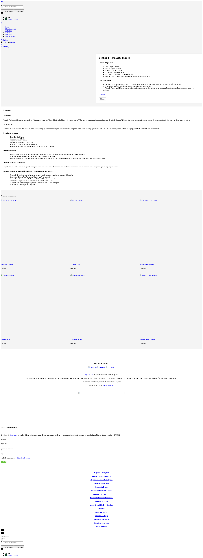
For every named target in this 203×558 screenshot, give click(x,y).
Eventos (7, 33)
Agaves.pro (89, 374)
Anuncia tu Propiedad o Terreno (101, 498)
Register (13, 42)
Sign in (5, 42)
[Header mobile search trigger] (2, 49)
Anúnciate (4, 40)
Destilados (8, 31)
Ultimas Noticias (10, 36)
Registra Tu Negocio (101, 473)
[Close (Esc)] (2, 536)
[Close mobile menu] (2, 23)
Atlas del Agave (10, 29)
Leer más (3, 268)
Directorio (8, 34)
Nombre (3, 440)
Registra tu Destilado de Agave (101, 480)
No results (20, 11)
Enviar (4, 462)
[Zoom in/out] (8, 536)
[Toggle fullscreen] (6, 536)
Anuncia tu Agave (101, 501)
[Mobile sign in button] (2, 45)
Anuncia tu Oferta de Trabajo (101, 490)
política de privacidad (23, 458)
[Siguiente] (4, 538)
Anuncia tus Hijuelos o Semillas (101, 505)
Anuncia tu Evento (101, 487)
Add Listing (5, 46)
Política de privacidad (101, 519)
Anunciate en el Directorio (101, 494)
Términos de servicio (101, 523)
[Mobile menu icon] (101, 2)
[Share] (4, 536)
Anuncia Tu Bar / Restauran (101, 476)
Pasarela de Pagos (101, 516)
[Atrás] (2, 538)
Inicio (7, 27)
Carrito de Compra (101, 512)
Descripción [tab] (7, 110)
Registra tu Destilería (101, 483)
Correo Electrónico (7, 448)
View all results (8, 11)
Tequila (102, 94)
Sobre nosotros (101, 526)
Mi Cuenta (101, 508)
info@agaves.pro (108, 385)
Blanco (102, 99)
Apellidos (4, 444)
